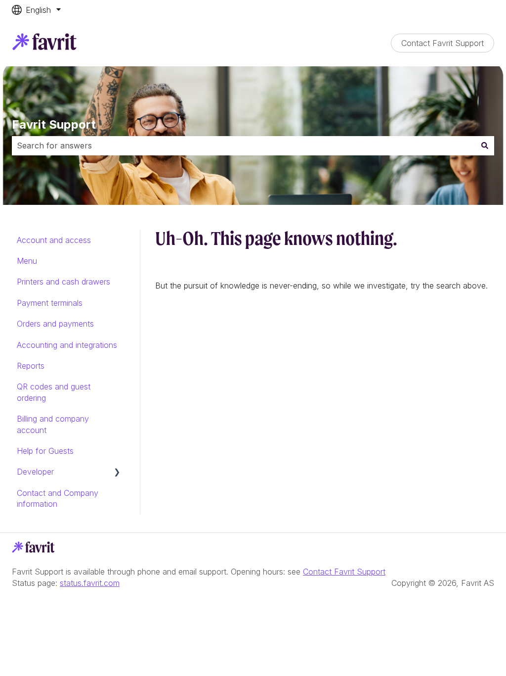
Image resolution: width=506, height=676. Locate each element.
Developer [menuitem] (35, 472)
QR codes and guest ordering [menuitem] (53, 392)
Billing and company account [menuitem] (53, 424)
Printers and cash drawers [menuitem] (63, 282)
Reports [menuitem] (30, 366)
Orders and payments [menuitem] (55, 324)
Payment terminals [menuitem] (50, 303)
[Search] (484, 145)
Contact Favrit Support (442, 43)
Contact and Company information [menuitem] (57, 498)
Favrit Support (54, 124)
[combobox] (243, 145)
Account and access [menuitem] (54, 240)
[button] (117, 472)
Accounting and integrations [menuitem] (67, 345)
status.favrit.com (90, 583)
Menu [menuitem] (27, 261)
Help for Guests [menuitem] (45, 451)
